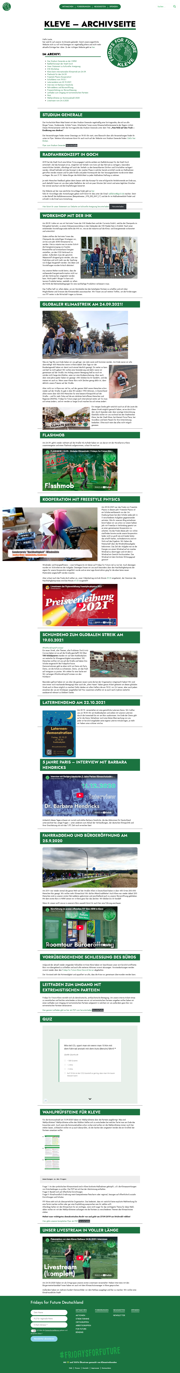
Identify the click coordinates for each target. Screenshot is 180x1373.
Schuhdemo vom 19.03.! (56, 79)
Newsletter (119, 1315)
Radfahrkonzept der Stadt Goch (60, 63)
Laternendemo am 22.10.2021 (59, 82)
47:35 (76, 580)
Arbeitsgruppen (83, 1325)
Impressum (79, 1340)
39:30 (109, 578)
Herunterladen (71, 145)
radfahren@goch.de (116, 193)
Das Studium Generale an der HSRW (62, 61)
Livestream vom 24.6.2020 (58, 100)
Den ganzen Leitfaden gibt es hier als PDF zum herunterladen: (67, 1010)
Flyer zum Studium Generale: (54, 145)
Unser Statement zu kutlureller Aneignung (63, 66)
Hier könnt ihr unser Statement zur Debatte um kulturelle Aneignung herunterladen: (75, 206)
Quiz (49, 95)
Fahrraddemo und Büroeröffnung (60, 87)
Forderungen (83, 6)
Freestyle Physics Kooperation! (59, 77)
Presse (93, 1340)
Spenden (114, 6)
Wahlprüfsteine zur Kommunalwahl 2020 (63, 98)
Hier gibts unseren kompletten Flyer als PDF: (60, 1221)
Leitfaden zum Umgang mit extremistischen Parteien (67, 92)
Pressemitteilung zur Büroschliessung (61, 90)
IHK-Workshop (53, 69)
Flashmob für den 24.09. (57, 74)
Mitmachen (67, 6)
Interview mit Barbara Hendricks (60, 85)
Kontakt (101, 1340)
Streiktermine (82, 1318)
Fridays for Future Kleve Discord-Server (78, 970)
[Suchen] (175, 7)
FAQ (97, 1340)
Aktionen (80, 1315)
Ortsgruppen (82, 1322)
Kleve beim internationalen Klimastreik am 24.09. (66, 71)
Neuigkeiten (100, 6)
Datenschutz (87, 1340)
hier (93, 47)
